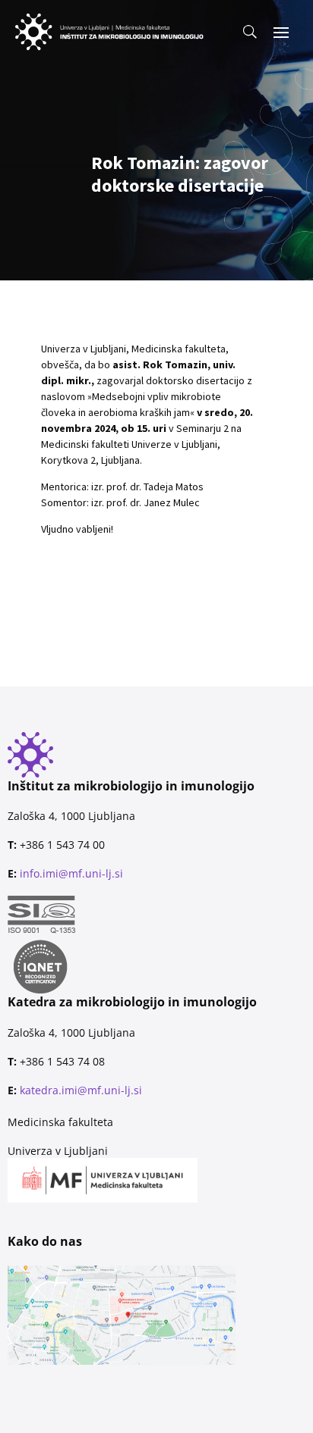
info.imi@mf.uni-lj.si (71, 873)
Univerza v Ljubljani (58, 1151)
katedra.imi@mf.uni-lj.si (81, 1090)
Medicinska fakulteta (60, 1122)
